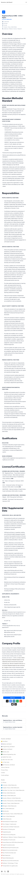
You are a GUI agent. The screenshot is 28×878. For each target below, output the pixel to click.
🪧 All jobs (3, 782)
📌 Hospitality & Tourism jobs (8, 839)
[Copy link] (15, 704)
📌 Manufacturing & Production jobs (9, 847)
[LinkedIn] (14, 701)
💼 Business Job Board (6, 749)
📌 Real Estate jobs (5, 855)
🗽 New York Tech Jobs (7, 759)
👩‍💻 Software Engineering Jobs (8, 754)
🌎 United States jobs (6, 819)
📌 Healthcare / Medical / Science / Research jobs (13, 837)
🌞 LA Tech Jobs (5, 762)
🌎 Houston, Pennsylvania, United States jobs (12, 800)
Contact (3, 772)
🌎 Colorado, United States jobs (9, 785)
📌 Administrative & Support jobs (9, 821)
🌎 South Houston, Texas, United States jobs (11, 813)
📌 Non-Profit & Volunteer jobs (8, 852)
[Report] (23, 697)
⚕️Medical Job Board (6, 744)
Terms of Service (5, 767)
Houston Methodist (7, 19)
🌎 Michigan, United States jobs (8, 806)
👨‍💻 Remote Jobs (5, 751)
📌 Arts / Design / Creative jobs (8, 824)
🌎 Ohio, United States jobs (7, 808)
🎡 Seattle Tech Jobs (6, 757)
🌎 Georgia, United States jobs (8, 795)
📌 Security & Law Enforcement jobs (10, 860)
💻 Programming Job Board (8, 746)
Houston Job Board (6, 2)
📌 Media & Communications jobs (9, 850)
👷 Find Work (4, 741)
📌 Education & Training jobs (8, 829)
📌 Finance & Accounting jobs (8, 834)
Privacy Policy (4, 770)
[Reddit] (20, 701)
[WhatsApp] (17, 701)
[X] (7, 701)
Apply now (12, 697)
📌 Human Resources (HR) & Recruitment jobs (12, 842)
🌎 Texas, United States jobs (8, 816)
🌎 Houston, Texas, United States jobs (10, 803)
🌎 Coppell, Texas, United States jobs (10, 787)
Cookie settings (5, 775)
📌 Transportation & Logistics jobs (9, 865)
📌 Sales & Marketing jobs (7, 858)
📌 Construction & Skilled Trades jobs (10, 826)
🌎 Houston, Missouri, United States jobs (11, 798)
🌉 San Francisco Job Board (8, 764)
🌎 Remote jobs (5, 811)
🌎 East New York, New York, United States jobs (12, 790)
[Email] (12, 704)
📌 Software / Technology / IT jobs (9, 863)
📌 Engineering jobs (6, 832)
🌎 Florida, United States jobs (8, 793)
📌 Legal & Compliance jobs (8, 845)
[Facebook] (10, 701)
